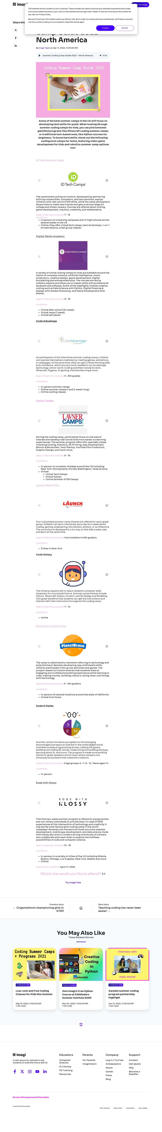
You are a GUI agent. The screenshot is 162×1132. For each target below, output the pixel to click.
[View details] (15, 1072)
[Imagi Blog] (81, 908)
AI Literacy (65, 1066)
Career (109, 1071)
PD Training (66, 1070)
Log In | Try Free (114, 1060)
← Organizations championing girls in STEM (38, 909)
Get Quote (135, 1064)
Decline (124, 28)
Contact (133, 1060)
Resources (65, 1074)
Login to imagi (140, 4)
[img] (100, 55)
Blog (108, 1079)
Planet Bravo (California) (51, 626)
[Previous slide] (39, 180)
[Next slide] (107, 180)
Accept (105, 28)
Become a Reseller (134, 1073)
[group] (73, 55)
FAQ (131, 1067)
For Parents (88, 1060)
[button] (39, 55)
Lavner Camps (45, 400)
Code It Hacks (44, 705)
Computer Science (65, 1061)
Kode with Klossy (46, 782)
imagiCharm (89, 1064)
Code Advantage (46, 321)
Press (109, 1075)
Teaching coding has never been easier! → (119, 909)
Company (112, 1055)
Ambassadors (113, 1064)
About (109, 1067)
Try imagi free (73, 882)
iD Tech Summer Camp (50, 160)
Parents (87, 1055)
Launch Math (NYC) (47, 485)
